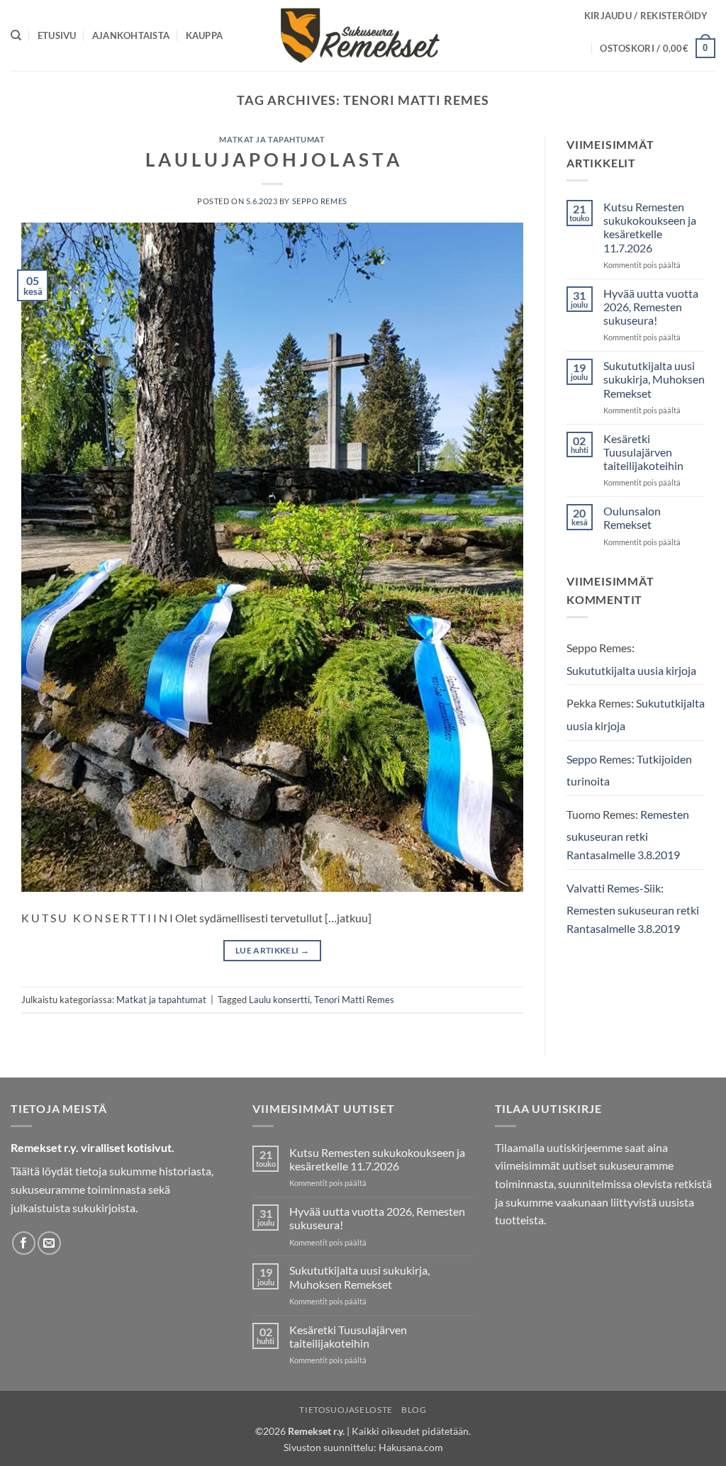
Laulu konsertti (279, 999)
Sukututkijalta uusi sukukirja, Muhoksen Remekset (654, 379)
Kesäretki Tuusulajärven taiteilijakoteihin (643, 452)
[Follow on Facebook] (23, 1243)
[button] (646, 15)
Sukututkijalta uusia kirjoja (631, 670)
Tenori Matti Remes (354, 999)
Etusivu (57, 35)
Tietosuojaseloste (345, 1409)
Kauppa (204, 35)
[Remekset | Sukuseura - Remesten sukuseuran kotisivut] (363, 35)
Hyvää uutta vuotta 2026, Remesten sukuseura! (650, 306)
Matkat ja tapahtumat (272, 139)
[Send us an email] (49, 1243)
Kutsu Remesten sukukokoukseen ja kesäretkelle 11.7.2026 (649, 227)
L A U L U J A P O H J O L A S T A (272, 159)
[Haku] (16, 35)
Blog (413, 1409)
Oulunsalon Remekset (632, 517)
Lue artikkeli (272, 950)
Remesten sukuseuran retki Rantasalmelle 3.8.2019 (627, 834)
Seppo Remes (319, 201)
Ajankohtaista (130, 35)
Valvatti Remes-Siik (613, 888)
